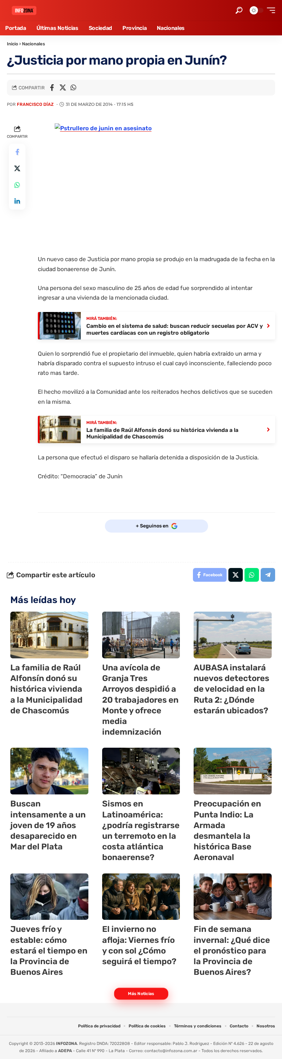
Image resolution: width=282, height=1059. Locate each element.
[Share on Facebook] (52, 87)
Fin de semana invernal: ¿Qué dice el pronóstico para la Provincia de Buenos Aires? (232, 950)
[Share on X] (62, 87)
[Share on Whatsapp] (73, 87)
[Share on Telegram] (268, 575)
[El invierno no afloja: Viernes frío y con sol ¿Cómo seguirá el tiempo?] (141, 896)
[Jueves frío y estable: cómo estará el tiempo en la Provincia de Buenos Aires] (49, 896)
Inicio (12, 43)
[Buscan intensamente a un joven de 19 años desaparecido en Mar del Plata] (49, 771)
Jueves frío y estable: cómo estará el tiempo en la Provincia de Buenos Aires (48, 950)
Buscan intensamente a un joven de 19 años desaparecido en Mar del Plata (48, 825)
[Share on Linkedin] (17, 201)
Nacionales (33, 43)
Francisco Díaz (35, 104)
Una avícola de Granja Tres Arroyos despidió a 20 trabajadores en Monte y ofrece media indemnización (140, 700)
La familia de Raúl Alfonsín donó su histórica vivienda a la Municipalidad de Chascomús (46, 689)
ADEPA (65, 1050)
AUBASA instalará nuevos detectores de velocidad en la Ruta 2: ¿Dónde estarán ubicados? (231, 689)
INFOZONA (66, 1043)
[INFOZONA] (24, 10)
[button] (239, 10)
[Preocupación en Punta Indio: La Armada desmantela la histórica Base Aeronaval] (233, 771)
